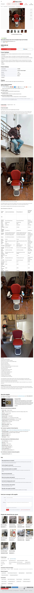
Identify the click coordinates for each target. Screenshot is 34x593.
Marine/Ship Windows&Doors (21, 563)
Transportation (5, 6)
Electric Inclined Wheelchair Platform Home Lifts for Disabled (21, 538)
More (1, 585)
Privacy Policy (30, 590)
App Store (3, 587)
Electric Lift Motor (4, 581)
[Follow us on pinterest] (32, 587)
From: (5, 497)
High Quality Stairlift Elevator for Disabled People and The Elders (4, 525)
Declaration (26, 590)
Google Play (8, 587)
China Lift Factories (19, 579)
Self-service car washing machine (13, 562)
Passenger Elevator (18, 6)
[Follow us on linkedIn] (24, 588)
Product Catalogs (13, 558)
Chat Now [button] (25, 49)
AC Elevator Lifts (19, 581)
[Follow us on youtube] (31, 587)
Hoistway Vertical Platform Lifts (21, 560)
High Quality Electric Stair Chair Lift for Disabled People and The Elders (29, 525)
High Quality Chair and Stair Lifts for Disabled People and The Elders (4, 538)
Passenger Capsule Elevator (14, 575)
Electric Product (4, 579)
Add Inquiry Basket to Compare (17, 34)
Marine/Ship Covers (27, 563)
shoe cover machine (19, 562)
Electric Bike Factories (27, 579)
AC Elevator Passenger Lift (26, 581)
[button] (1, 1)
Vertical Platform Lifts (4, 560)
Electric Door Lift (4, 583)
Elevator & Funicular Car (12, 6)
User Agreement (22, 590)
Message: (4, 502)
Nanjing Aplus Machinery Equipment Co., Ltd (9, 41)
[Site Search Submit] (21, 4)
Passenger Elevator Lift (11, 581)
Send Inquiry (9, 49)
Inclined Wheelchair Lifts (12, 560)
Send (7, 509)
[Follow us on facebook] (27, 587)
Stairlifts (26, 560)
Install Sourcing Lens (5, 588)
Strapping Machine (27, 562)
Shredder (10, 563)
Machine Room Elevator (5, 575)
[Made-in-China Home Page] (17, 1)
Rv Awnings (2, 562)
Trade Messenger (15, 587)
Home (2, 6)
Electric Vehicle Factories (11, 579)
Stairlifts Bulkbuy (10, 583)
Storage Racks (3, 563)
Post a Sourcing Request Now (25, 509)
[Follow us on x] (28, 587)
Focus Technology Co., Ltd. (11, 590)
